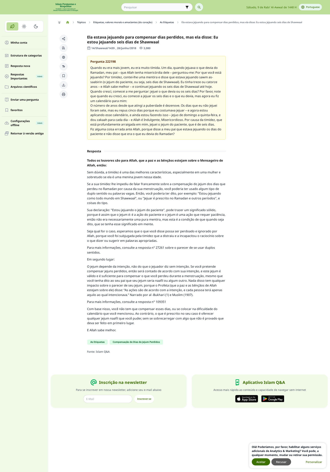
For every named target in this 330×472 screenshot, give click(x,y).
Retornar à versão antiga (27, 133)
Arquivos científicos (24, 87)
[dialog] (287, 455)
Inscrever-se (144, 398)
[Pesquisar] (199, 7)
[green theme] (12, 26)
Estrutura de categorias (26, 55)
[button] (63, 39)
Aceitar (260, 462)
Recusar (281, 462)
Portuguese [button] (313, 7)
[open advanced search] (187, 7)
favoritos (17, 110)
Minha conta (19, 43)
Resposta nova (20, 66)
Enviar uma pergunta (25, 100)
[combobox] (154, 7)
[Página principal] (68, 22)
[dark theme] (36, 26)
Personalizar (314, 462)
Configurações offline (26, 123)
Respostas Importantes (26, 76)
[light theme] (24, 26)
